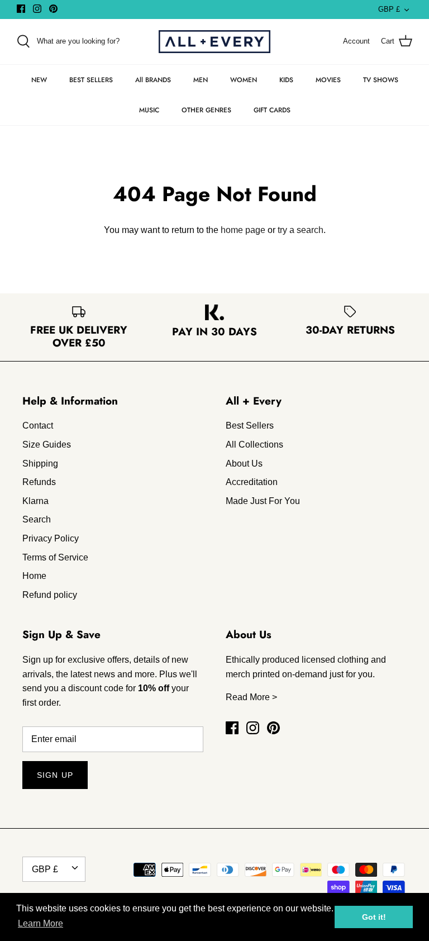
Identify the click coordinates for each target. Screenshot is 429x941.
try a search (300, 230)
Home (34, 576)
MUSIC (149, 110)
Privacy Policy (50, 538)
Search (36, 519)
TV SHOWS (380, 80)
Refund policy (49, 595)
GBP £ (389, 9)
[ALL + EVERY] (214, 41)
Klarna (35, 501)
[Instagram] (37, 8)
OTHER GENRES (206, 110)
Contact (37, 425)
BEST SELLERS (91, 80)
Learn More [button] (40, 923)
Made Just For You (263, 501)
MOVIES (328, 80)
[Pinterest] (53, 8)
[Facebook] (21, 8)
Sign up (55, 775)
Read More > (251, 697)
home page (243, 230)
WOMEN (243, 80)
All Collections (254, 444)
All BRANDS (153, 80)
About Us (244, 463)
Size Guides (46, 444)
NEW (39, 80)
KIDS (286, 80)
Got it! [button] (374, 917)
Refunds (39, 482)
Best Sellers (250, 425)
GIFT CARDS (272, 110)
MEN (200, 80)
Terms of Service (55, 557)
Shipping (40, 463)
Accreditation (252, 482)
